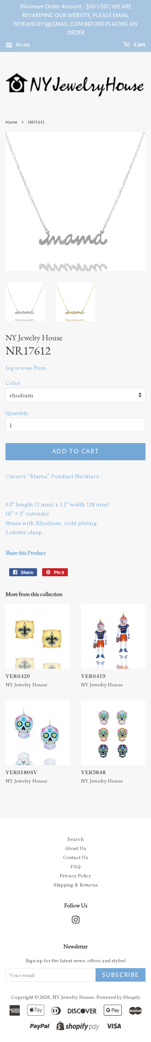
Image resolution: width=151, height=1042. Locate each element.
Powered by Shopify (118, 996)
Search (75, 838)
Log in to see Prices (25, 367)
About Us (75, 847)
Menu (22, 44)
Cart (139, 44)
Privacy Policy (75, 875)
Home (11, 122)
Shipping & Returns (76, 884)
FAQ (75, 866)
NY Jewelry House (73, 996)
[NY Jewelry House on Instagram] (75, 921)
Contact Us (75, 857)
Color (13, 382)
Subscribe (120, 975)
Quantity (16, 412)
